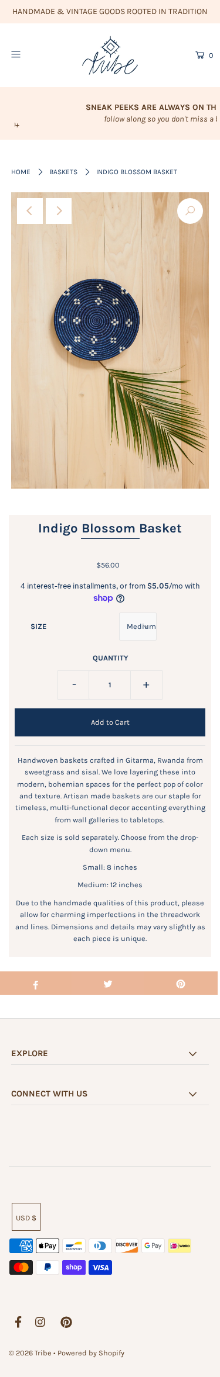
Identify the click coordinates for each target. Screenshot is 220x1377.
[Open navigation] (28, 54)
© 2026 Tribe (31, 1352)
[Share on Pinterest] (181, 983)
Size (38, 626)
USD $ (26, 1217)
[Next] (59, 211)
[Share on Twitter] (108, 983)
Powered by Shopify (90, 1352)
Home (21, 172)
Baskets (63, 172)
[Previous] (30, 211)
